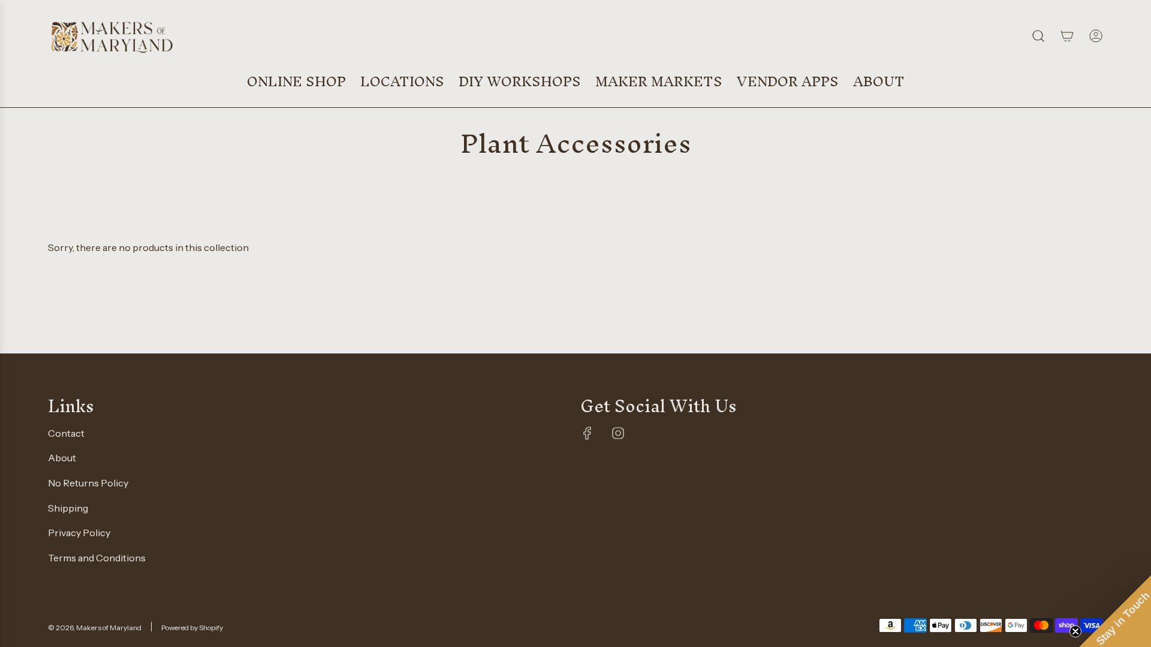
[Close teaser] (1075, 631)
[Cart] (1067, 36)
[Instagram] (618, 433)
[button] (1115, 611)
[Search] (1038, 36)
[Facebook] (587, 433)
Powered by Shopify (192, 627)
